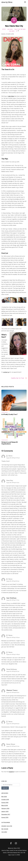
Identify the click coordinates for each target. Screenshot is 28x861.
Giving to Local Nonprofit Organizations (9, 443)
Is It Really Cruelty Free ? (9, 414)
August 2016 (4, 817)
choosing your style (6, 826)
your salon (10, 29)
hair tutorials (4, 828)
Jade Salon (11, 96)
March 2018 (4, 805)
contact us (6, 372)
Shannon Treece (11, 690)
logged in (11, 771)
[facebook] (11, 843)
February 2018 (5, 808)
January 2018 (4, 811)
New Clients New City (14, 26)
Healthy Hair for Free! (17, 378)
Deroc (4, 29)
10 (16, 31)
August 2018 (4, 802)
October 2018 (5, 799)
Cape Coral (17, 29)
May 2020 (4, 796)
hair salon (23, 29)
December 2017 (5, 814)
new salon (11, 31)
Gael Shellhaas (11, 598)
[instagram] (16, 843)
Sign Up (5, 788)
